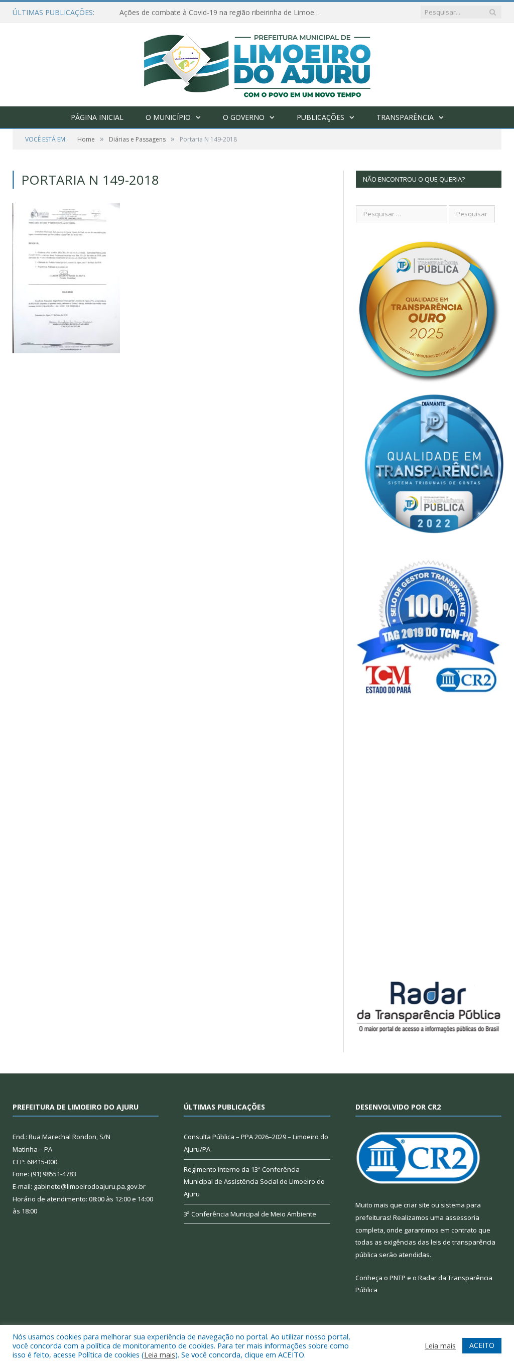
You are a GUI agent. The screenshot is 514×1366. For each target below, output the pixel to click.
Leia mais (159, 1354)
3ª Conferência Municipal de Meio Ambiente (250, 1213)
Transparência (405, 117)
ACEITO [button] (481, 1345)
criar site (417, 1204)
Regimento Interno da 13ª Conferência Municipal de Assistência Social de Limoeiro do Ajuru (254, 1181)
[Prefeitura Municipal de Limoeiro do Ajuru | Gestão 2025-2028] (257, 62)
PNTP (398, 1277)
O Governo (244, 117)
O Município (168, 117)
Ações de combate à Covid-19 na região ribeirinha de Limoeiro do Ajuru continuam (222, 12)
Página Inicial (97, 117)
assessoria (462, 1217)
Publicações (320, 117)
